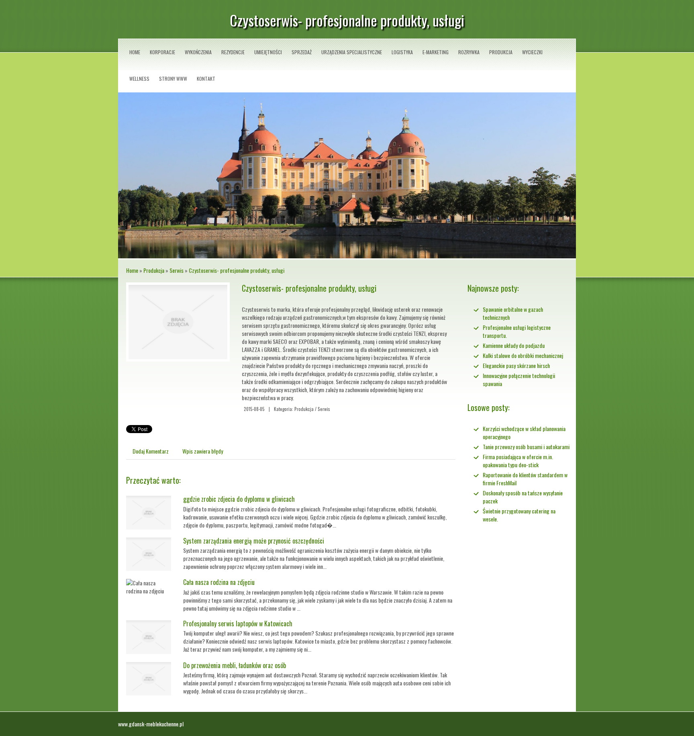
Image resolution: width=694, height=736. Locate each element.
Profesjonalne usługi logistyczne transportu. (517, 331)
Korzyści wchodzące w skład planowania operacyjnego (524, 432)
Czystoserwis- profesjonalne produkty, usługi (236, 270)
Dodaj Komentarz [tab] (151, 451)
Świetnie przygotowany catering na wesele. (519, 515)
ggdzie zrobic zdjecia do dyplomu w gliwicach (239, 499)
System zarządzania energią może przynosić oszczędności (253, 541)
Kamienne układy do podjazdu (514, 345)
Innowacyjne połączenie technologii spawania (519, 379)
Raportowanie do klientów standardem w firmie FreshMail (525, 478)
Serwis (176, 270)
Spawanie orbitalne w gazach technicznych (513, 313)
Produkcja (153, 270)
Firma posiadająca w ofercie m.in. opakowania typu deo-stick (518, 460)
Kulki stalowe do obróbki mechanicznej (523, 355)
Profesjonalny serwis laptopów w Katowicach (237, 623)
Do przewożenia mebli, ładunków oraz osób (234, 665)
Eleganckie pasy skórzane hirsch (516, 365)
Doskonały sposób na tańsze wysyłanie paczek (523, 497)
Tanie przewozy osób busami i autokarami (526, 446)
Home (132, 270)
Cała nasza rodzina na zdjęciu (219, 582)
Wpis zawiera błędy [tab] (202, 451)
